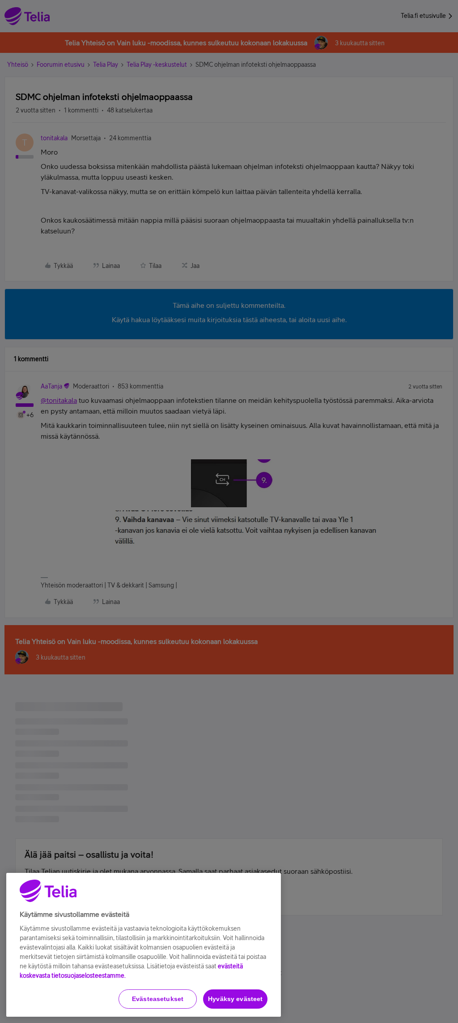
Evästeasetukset (157, 998)
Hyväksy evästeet (235, 998)
